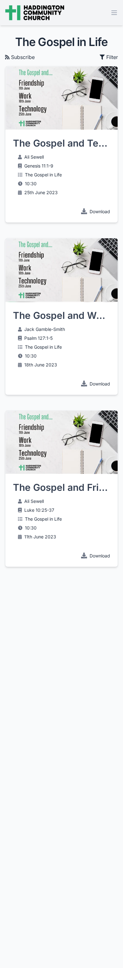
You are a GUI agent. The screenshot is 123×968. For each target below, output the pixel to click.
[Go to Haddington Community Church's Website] (34, 12)
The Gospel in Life (43, 174)
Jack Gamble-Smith (44, 329)
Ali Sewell (34, 157)
